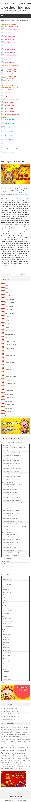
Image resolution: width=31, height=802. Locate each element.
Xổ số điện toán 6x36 (10, 330)
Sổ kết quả (4, 577)
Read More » (24, 194)
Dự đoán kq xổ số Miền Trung (17, 226)
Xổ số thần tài (8, 337)
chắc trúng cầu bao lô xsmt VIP (12, 162)
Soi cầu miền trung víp (11, 198)
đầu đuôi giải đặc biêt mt (11, 152)
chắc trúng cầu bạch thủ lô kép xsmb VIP (12, 455)
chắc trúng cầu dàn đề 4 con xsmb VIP (12, 463)
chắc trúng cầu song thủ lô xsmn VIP (11, 555)
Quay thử (4, 669)
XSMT (6, 292)
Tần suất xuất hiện (10, 383)
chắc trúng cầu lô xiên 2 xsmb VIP (10, 489)
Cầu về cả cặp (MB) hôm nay (9, 623)
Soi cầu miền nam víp (7, 532)
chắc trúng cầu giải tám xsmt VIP (10, 515)
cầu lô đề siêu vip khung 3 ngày (7, 738)
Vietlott (3, 587)
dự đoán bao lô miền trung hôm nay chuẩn (19, 214)
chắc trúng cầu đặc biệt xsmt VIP (10, 513)
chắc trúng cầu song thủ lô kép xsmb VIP (12, 502)
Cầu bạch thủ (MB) (10, 341)
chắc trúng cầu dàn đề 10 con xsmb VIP (12, 471)
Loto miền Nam (9, 394)
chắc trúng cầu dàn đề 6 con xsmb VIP (12, 465)
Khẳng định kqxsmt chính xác (17, 257)
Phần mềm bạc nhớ (19, 756)
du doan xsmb (5, 741)
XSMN (6, 288)
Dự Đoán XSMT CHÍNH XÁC (13, 239)
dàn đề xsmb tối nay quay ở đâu (13, 743)
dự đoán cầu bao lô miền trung (17, 220)
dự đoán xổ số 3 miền (22, 230)
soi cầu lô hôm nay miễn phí (10, 263)
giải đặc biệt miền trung (11, 139)
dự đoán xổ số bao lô (23, 231)
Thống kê (7, 327)
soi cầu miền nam (18, 768)
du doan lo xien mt (16, 202)
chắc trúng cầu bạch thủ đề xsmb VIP (11, 452)
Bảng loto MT (6, 663)
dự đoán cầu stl (18, 745)
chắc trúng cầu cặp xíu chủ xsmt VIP (11, 510)
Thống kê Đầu (8, 369)
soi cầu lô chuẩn (10, 768)
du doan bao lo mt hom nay (20, 200)
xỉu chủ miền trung (10, 119)
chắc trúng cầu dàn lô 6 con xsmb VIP (11, 484)
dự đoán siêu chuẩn (12, 230)
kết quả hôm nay (9, 295)
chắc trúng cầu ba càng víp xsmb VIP (11, 450)
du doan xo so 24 (13, 739)
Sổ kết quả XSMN (9, 302)
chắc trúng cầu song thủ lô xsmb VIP (11, 500)
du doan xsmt (10, 208)
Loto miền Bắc (9, 390)
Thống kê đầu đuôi (10, 355)
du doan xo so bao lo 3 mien (10, 204)
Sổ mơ (6, 415)
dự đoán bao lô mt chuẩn (17, 218)
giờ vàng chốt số (8, 750)
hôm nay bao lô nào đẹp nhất (16, 245)
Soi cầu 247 (7, 760)
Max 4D (7, 323)
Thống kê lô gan (9, 359)
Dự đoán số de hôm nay (12, 747)
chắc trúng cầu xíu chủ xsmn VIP (10, 534)
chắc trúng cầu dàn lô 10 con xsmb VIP (12, 476)
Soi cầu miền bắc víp (6, 445)
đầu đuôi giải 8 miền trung (11, 131)
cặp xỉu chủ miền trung (10, 127)
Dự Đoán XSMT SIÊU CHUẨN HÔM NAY (16, 241)
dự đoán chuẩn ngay (16, 222)
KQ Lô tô (4, 658)
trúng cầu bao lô (21, 265)
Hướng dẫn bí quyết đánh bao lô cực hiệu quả (12, 249)
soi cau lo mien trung (11, 265)
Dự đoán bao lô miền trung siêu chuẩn (10, 216)
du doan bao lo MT (8, 200)
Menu (15, 15)
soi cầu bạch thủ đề (15, 763)
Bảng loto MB (6, 660)
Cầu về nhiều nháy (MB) (11, 352)
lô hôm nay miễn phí (12, 261)
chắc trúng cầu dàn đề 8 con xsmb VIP (12, 468)
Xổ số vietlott (6, 589)
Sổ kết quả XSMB (9, 299)
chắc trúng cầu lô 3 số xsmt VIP (10, 518)
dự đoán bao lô (18, 208)
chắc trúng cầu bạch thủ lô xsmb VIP (11, 458)
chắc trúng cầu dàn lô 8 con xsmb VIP (11, 487)
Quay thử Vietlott (10, 411)
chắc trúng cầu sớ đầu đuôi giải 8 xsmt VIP (13, 521)
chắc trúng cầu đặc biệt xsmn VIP (10, 542)
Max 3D (7, 320)
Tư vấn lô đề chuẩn (5, 563)
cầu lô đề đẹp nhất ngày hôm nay (19, 738)
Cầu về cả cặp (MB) (10, 348)
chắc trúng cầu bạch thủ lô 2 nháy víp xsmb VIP (14, 447)
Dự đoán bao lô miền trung (22, 210)
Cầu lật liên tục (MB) (10, 344)
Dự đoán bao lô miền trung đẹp (8, 212)
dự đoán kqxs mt (19, 228)
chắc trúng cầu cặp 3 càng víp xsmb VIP (12, 460)
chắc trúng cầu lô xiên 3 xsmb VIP (10, 492)
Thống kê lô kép (9, 366)
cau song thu (10, 729)
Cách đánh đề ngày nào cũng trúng (15, 734)
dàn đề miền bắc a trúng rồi (21, 741)
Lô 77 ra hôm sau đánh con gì (18, 750)
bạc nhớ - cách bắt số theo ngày (10, 727)
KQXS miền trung (20, 259)
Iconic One (7, 800)
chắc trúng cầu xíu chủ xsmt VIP (10, 523)
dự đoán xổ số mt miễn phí (12, 237)
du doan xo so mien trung (23, 739)
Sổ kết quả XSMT (9, 306)
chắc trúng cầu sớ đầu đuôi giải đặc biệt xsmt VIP (14, 526)
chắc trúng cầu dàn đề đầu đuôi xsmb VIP (12, 473)
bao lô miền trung (9, 144)
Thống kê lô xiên (9, 362)
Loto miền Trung (9, 397)
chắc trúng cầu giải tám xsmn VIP (10, 544)
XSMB (6, 285)
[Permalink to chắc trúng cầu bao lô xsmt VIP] (15, 183)
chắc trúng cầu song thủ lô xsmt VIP (11, 529)
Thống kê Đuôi (9, 373)
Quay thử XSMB (9, 401)
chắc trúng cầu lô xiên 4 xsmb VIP (10, 494)
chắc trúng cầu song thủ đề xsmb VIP (11, 497)
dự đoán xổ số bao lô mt (7, 233)
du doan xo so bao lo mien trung (14, 206)
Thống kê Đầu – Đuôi (10, 376)
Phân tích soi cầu (5, 561)
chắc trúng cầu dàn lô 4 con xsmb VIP (11, 479)
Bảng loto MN (6, 666)
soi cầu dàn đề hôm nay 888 (9, 764)
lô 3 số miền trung (9, 135)
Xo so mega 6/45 (9, 313)
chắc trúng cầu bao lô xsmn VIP (10, 537)
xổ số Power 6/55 (9, 316)
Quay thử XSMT (9, 408)
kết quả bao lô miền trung (19, 251)
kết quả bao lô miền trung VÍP (12, 255)
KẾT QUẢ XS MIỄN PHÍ (6, 558)
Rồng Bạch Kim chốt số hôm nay (15, 758)
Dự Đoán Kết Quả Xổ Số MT (16, 224)
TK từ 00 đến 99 (9, 387)
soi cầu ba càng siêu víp (17, 760)
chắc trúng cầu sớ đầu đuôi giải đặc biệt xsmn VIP (14, 552)
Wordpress (23, 800)
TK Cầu (3, 616)
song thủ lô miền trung (11, 148)
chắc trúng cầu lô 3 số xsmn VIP (10, 547)
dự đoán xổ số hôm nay (19, 233)
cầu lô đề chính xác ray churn (24, 736)
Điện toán (4, 605)
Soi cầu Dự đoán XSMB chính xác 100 (19, 766)
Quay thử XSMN (9, 404)
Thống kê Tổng (9, 380)
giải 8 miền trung (9, 123)
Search (22, 274)
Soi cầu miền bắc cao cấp (8, 482)
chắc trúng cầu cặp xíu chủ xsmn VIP (11, 539)
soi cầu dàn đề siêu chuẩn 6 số (21, 764)
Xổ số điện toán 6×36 (8, 608)
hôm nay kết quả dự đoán (22, 247)
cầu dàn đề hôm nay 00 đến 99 (13, 736)
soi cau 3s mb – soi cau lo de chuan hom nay (11, 442)
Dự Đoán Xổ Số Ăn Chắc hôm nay (9, 231)
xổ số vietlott (8, 309)
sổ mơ (2, 682)
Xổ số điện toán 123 (10, 334)
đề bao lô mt (15, 243)
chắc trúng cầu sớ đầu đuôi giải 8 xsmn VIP (13, 550)
